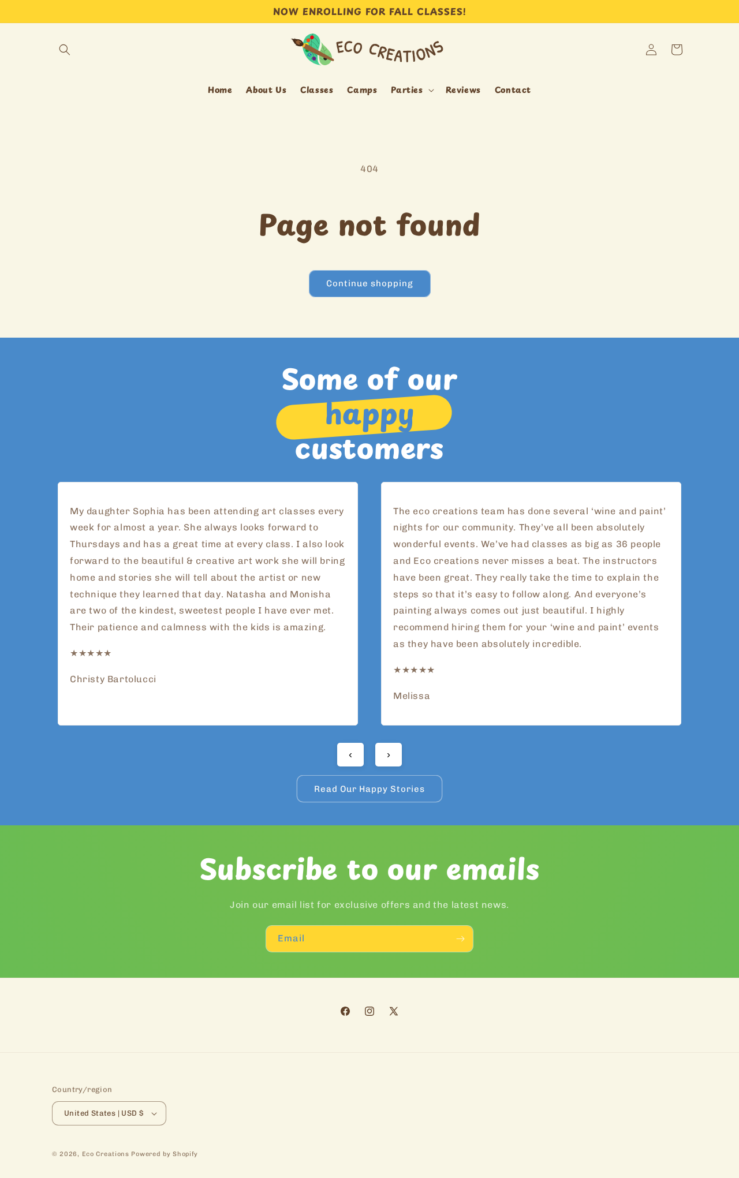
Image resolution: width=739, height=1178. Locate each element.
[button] (64, 49)
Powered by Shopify (164, 1154)
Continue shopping (369, 283)
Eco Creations (105, 1154)
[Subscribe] (460, 938)
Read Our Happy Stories (369, 789)
